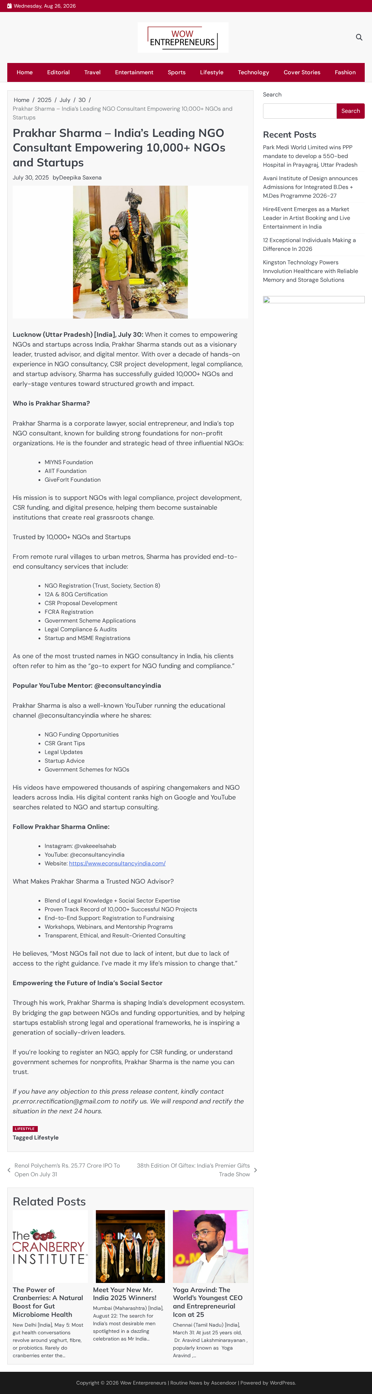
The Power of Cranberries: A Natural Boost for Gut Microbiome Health (48, 1302)
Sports (177, 72)
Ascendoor (223, 1382)
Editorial (58, 72)
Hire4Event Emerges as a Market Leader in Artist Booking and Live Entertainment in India (306, 217)
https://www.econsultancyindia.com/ (117, 863)
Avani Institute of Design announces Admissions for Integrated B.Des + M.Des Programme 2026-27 (310, 187)
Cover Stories (302, 72)
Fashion (345, 72)
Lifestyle (211, 72)
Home (25, 72)
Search (272, 94)
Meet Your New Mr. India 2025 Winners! (124, 1294)
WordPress (282, 1382)
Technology (253, 72)
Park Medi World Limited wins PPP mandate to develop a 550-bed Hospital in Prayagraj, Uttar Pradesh (310, 156)
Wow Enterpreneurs (143, 1382)
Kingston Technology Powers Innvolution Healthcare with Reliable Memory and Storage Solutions (310, 271)
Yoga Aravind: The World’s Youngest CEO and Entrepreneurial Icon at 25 (208, 1302)
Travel (92, 72)
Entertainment (134, 72)
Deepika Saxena (80, 177)
